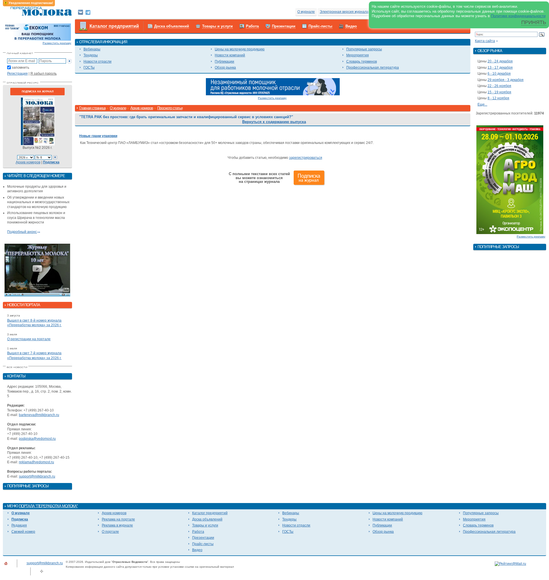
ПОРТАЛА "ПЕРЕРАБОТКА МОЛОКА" (48, 506)
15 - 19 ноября (499, 92)
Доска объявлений (171, 26)
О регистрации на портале (29, 339)
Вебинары (91, 49)
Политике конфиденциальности (518, 16)
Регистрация (17, 74)
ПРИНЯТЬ (533, 22)
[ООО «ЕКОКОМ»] (37, 32)
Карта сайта (485, 41)
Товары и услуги (217, 26)
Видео (351, 26)
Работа (252, 26)
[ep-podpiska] (273, 86)
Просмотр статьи (169, 108)
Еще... (482, 104)
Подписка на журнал (37, 91)
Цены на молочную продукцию (239, 49)
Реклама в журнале (117, 525)
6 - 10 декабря (499, 74)
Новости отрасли (97, 62)
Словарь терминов (361, 62)
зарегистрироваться (305, 158)
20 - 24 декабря (500, 61)
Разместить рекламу (57, 43)
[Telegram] (87, 12)
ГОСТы (89, 68)
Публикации (224, 62)
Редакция (19, 525)
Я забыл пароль (43, 74)
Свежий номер (23, 532)
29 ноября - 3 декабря (506, 80)
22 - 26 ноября (499, 86)
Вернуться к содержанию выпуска (274, 122)
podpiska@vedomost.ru (37, 439)
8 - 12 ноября (498, 98)
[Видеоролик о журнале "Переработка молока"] (37, 270)
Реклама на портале (118, 519)
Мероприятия (357, 55)
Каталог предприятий (114, 26)
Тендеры (90, 55)
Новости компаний (230, 55)
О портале (110, 532)
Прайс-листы (320, 26)
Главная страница (92, 108)
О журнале (306, 12)
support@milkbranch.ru (37, 476)
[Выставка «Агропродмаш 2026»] (509, 179)
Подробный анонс (22, 232)
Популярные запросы (364, 49)
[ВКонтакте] (80, 12)
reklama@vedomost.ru (36, 462)
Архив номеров (28, 162)
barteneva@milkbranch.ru (39, 415)
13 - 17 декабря (500, 68)
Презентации (283, 26)
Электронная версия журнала (344, 12)
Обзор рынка (225, 68)
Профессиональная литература (372, 68)
